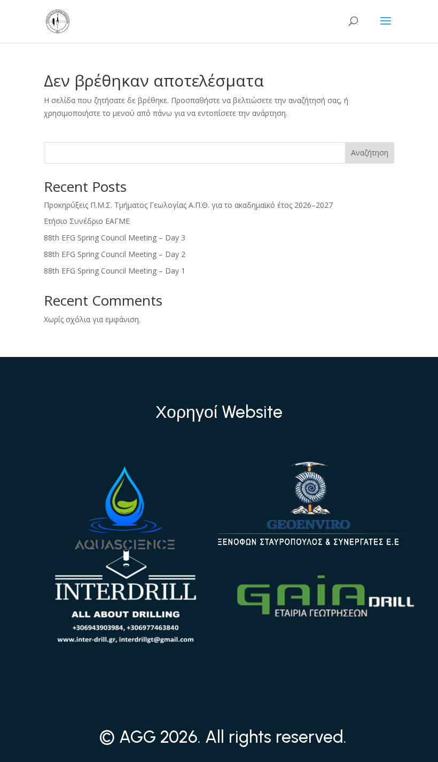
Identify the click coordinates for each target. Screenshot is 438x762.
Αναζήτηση (369, 152)
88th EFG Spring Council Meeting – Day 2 (114, 254)
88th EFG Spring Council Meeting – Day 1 (114, 271)
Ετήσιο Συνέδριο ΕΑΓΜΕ (87, 221)
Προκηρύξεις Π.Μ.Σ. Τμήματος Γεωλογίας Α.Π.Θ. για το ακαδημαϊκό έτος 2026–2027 (188, 205)
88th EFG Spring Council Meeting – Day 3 (114, 237)
